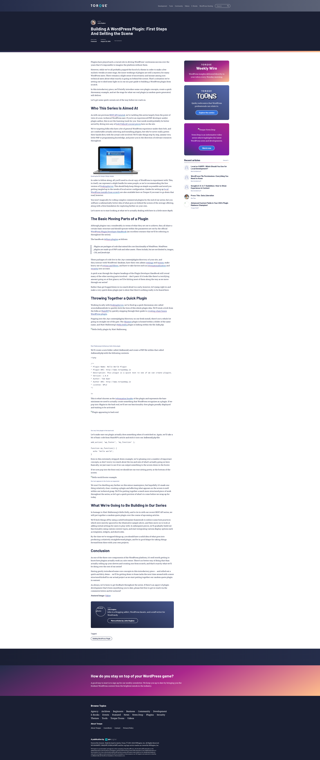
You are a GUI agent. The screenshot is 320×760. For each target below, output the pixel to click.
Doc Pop (193, 198)
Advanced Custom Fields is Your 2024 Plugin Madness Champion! (209, 204)
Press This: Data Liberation (202, 195)
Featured (94, 41)
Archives (105, 711)
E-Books (95, 715)
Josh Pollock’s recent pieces (128, 124)
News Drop (137, 715)
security (94, 269)
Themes (95, 718)
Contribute (108, 728)
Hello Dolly (122, 325)
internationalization (156, 266)
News (126, 715)
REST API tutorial (117, 115)
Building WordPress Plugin (101, 638)
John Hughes (102, 23)
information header (124, 398)
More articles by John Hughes (122, 621)
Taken (107, 596)
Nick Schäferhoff (196, 171)
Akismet (128, 322)
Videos (130, 718)
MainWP (105, 311)
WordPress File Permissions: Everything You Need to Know (209, 177)
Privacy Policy (128, 728)
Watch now (206, 148)
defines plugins (111, 239)
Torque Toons (117, 718)
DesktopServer (96, 176)
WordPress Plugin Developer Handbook (108, 232)
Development (160, 711)
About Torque (96, 728)
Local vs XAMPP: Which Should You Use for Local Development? (209, 167)
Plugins (150, 715)
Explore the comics (206, 113)
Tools (105, 718)
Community (144, 711)
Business (130, 711)
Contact (117, 728)
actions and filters (110, 266)
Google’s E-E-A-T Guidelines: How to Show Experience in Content (208, 187)
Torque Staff (195, 208)
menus (161, 263)
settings (149, 263)
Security (161, 715)
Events (105, 715)
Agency (94, 711)
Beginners (118, 711)
